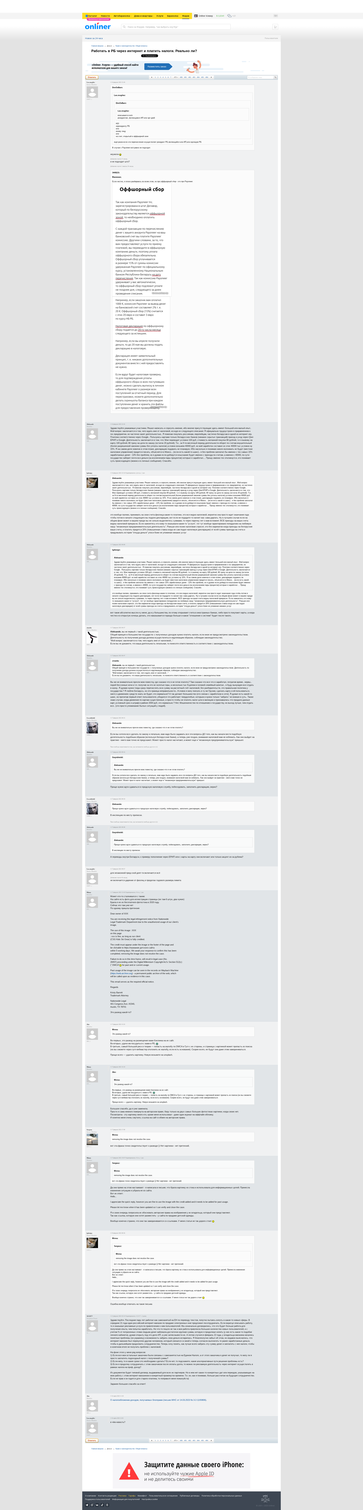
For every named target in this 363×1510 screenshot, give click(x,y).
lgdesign (89, 473)
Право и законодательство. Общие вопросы (131, 46)
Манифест (142, 1495)
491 (185, 77)
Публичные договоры (190, 1495)
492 (189, 77)
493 (194, 77)
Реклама (122, 1495)
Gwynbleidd (91, 718)
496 (206, 77)
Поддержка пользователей (97, 1499)
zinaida (89, 628)
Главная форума (97, 46)
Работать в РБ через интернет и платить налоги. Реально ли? (144, 51)
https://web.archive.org (121, 973)
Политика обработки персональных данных (222, 1495)
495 (202, 77)
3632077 (90, 1316)
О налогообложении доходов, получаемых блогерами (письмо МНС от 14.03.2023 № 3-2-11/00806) (158, 1400)
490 (181, 77)
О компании (90, 1495)
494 (198, 77)
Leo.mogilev (91, 82)
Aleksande (90, 424)
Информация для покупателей (126, 1499)
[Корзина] (275, 27)
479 (175, 77)
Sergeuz (89, 1130)
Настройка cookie (150, 1499)
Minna (89, 892)
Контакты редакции (107, 1495)
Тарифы (132, 1495)
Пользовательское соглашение (163, 1495)
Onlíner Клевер (206, 15)
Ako (88, 1024)
